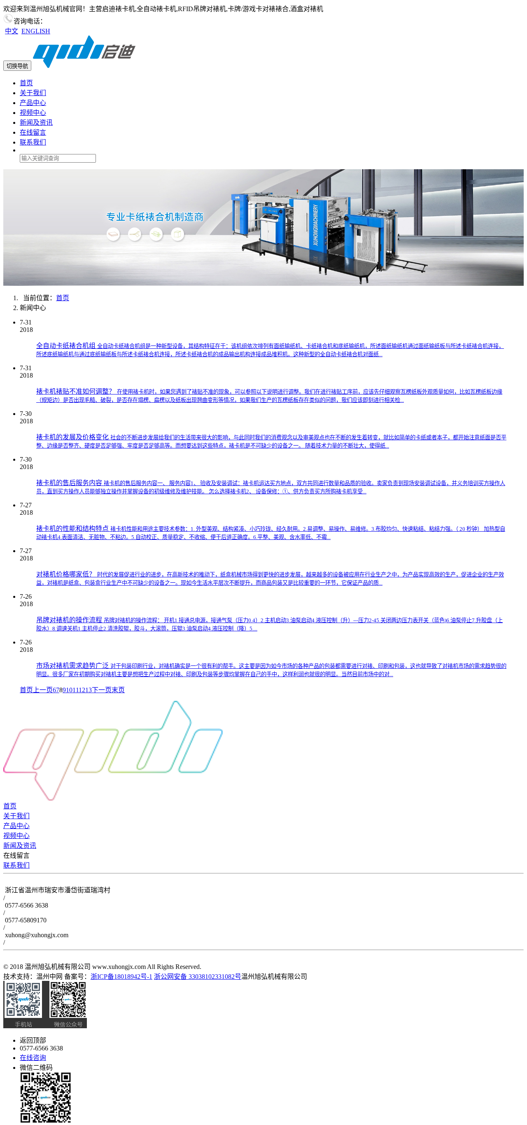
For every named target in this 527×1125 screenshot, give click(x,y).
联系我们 (33, 142)
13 (88, 689)
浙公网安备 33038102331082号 (197, 976)
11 (75, 689)
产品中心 (33, 102)
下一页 (102, 689)
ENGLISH (35, 31)
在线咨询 (33, 1057)
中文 (11, 31)
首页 (26, 82)
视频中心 (33, 112)
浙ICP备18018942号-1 (121, 976)
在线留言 (33, 132)
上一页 (43, 689)
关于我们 (33, 92)
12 (82, 689)
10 (69, 689)
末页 (118, 689)
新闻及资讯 (36, 122)
